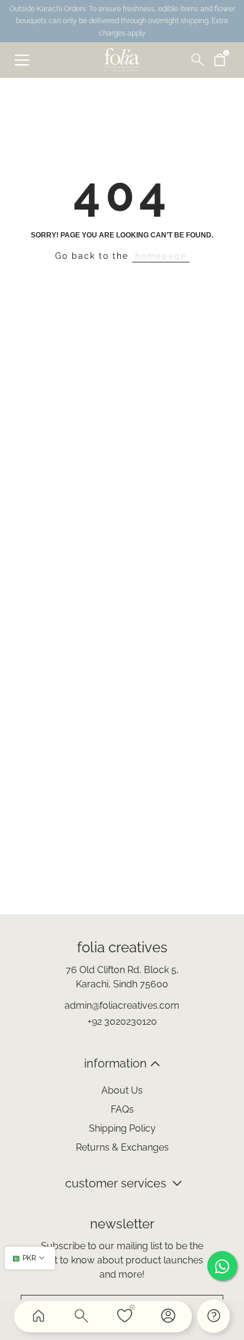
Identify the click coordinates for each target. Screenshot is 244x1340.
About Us (122, 1090)
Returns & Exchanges (122, 1147)
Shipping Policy (122, 1128)
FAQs (122, 1109)
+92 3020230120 (122, 1021)
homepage (161, 256)
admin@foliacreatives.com (122, 1005)
